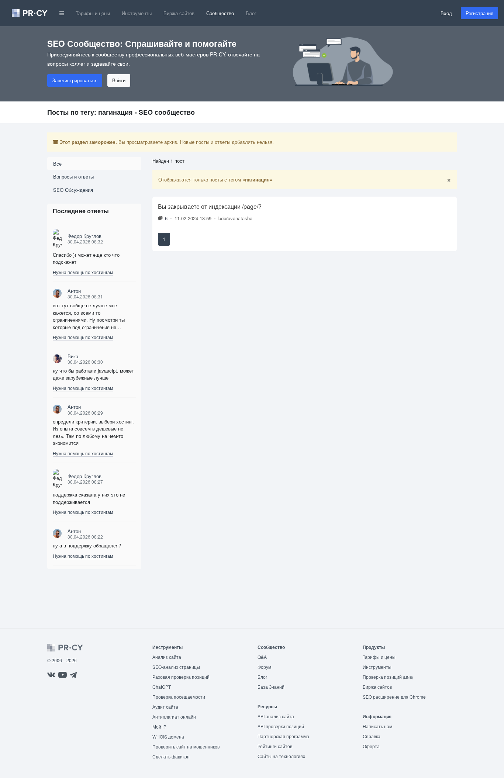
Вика (73, 356)
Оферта (371, 746)
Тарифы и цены (93, 13)
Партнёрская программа (283, 736)
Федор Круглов (84, 235)
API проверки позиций (281, 726)
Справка (371, 736)
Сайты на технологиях (281, 756)
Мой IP (159, 726)
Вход (446, 13)
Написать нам (377, 726)
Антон (74, 290)
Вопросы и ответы (73, 176)
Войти (118, 80)
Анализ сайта (166, 657)
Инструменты (137, 13)
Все (57, 163)
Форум (264, 667)
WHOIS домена (168, 736)
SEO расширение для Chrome (394, 697)
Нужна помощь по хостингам (83, 272)
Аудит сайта (165, 706)
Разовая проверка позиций (181, 677)
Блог (251, 13)
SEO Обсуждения (73, 189)
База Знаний (271, 687)
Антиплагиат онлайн (174, 716)
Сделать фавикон (171, 756)
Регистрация (479, 13)
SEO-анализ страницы (176, 667)
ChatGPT (161, 687)
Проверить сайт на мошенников (186, 746)
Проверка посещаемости (178, 697)
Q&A (262, 657)
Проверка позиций (388, 677)
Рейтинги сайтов (275, 746)
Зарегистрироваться (74, 80)
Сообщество (220, 13)
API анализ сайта (276, 716)
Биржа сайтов (178, 13)
